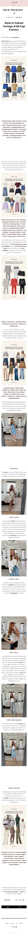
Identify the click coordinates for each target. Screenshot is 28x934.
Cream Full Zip (8, 858)
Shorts (17, 517)
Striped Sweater (9, 388)
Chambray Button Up (18, 127)
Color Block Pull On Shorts (10, 129)
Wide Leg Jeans (15, 224)
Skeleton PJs (14, 326)
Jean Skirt (17, 788)
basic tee (13, 535)
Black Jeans (12, 392)
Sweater (11, 579)
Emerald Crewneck (8, 854)
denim (6, 798)
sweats (21, 891)
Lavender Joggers (21, 852)
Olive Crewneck (13, 862)
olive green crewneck (11, 891)
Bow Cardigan (21, 220)
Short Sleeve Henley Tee (16, 123)
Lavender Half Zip (14, 232)
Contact (13, 923)
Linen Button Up (15, 394)
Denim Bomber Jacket (14, 234)
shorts (13, 521)
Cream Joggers (19, 856)
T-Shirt (11, 517)
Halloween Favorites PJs (10, 324)
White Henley (19, 388)
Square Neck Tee (21, 396)
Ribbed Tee (6, 390)
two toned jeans (16, 244)
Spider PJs (22, 324)
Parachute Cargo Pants (14, 125)
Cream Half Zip (8, 856)
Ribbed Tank (15, 390)
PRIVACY (7, 923)
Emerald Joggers (20, 854)
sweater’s (11, 585)
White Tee (20, 230)
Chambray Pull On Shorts (16, 228)
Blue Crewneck (17, 121)
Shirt (11, 652)
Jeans (4, 125)
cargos (21, 723)
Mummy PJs (11, 321)
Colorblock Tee (16, 137)
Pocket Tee (16, 131)
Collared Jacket (6, 121)
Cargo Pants (12, 236)
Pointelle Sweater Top (9, 230)
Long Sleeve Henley (16, 135)
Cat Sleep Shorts (21, 321)
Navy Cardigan (11, 226)
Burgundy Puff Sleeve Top (10, 222)
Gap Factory (15, 37)
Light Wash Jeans (14, 398)
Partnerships (19, 17)
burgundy (14, 593)
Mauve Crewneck (15, 860)
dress (6, 472)
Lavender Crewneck (7, 852)
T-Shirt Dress (11, 396)
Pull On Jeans (21, 236)
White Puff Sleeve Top (9, 220)
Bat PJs (4, 321)
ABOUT (21, 923)
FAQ (17, 923)
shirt (21, 672)
